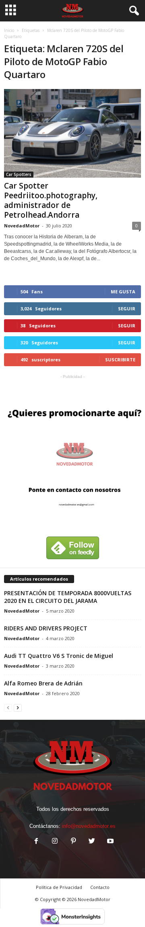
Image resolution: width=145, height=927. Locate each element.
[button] (132, 11)
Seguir (126, 308)
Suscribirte (120, 359)
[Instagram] (55, 842)
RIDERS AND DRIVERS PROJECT (45, 628)
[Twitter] (92, 842)
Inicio (9, 30)
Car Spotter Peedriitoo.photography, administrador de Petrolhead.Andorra (50, 200)
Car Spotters (18, 174)
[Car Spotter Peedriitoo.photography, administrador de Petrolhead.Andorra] (72, 133)
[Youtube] (109, 842)
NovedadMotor (21, 226)
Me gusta (123, 291)
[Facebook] (36, 842)
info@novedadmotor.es (89, 826)
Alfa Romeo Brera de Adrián (43, 683)
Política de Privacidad (59, 887)
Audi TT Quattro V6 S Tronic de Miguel (58, 656)
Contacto (100, 887)
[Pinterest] (73, 842)
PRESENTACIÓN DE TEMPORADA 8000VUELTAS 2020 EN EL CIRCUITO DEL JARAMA (67, 597)
